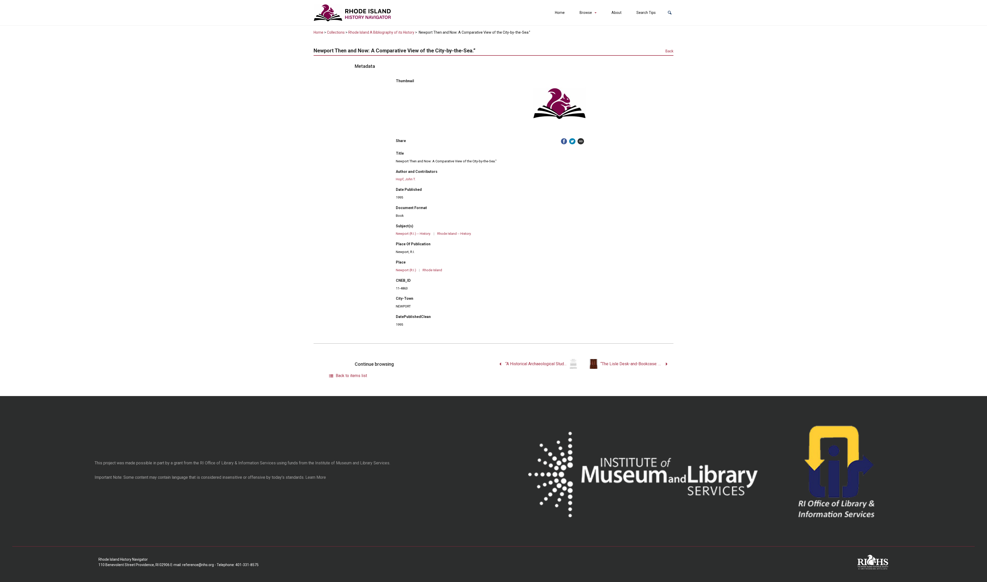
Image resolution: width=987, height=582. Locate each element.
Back (669, 51)
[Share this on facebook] (564, 141)
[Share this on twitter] (572, 141)
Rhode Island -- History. (454, 234)
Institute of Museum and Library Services (352, 463)
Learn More (315, 477)
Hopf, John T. (406, 179)
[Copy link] (581, 141)
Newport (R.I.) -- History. (413, 234)
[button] (669, 13)
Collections (336, 32)
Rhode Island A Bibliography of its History (381, 32)
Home (560, 13)
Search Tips (646, 13)
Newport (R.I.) (406, 270)
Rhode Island (432, 270)
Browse (586, 13)
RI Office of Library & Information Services (238, 463)
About (616, 13)
